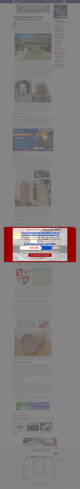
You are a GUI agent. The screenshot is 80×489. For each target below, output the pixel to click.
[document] (40, 244)
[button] (74, 227)
